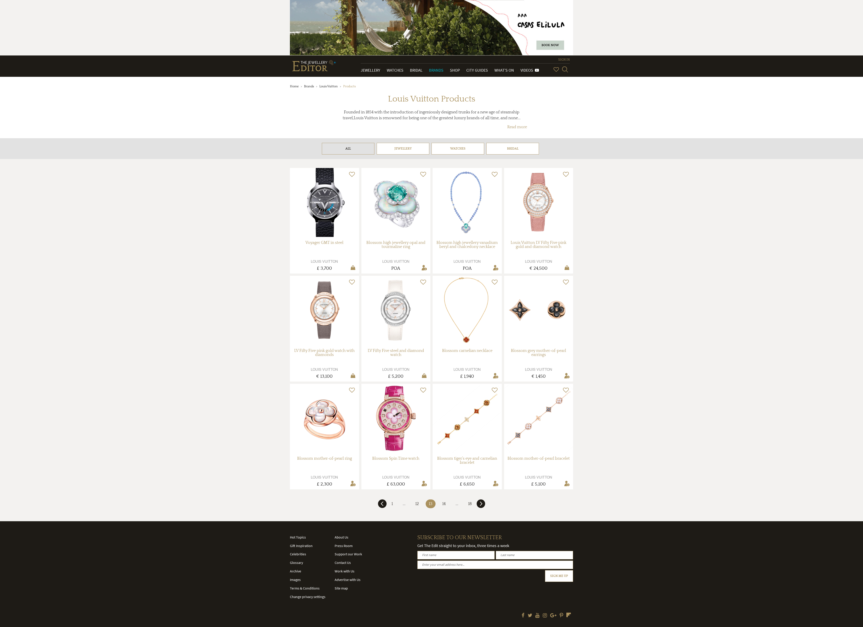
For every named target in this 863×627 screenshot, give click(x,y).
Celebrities (298, 554)
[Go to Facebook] (523, 615)
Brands (436, 70)
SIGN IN (564, 60)
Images (295, 579)
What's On (504, 70)
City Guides (477, 70)
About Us (341, 537)
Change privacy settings (307, 596)
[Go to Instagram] (545, 615)
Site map (341, 588)
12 (417, 504)
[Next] (481, 505)
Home (294, 86)
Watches (395, 70)
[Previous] (382, 505)
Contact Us (343, 562)
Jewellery (370, 70)
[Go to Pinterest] (561, 615)
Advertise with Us (347, 579)
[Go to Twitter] (530, 615)
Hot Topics (298, 537)
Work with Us (344, 571)
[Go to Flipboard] (568, 615)
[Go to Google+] (553, 615)
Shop (455, 70)
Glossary (296, 562)
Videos (527, 70)
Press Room (344, 545)
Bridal (416, 70)
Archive (295, 571)
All (348, 148)
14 (444, 504)
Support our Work (348, 554)
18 (470, 504)
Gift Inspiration (301, 545)
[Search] (565, 69)
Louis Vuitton (328, 86)
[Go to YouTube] (537, 615)
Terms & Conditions (305, 588)
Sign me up (559, 576)
